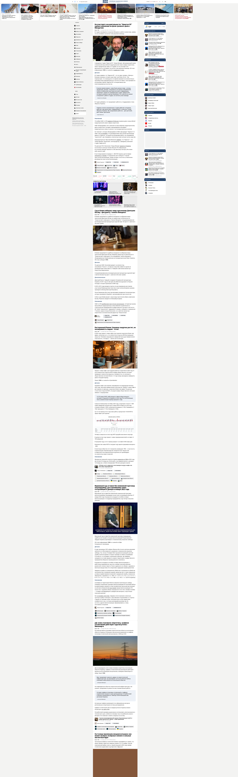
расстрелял (113, 588)
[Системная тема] (75, 1)
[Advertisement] (155, 140)
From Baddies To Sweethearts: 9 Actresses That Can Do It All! (99, 205)
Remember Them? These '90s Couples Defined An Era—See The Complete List (130, 205)
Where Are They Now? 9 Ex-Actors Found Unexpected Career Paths (130, 192)
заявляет (118, 139)
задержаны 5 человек (101, 155)
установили (104, 133)
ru (165, 1)
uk (159, 1)
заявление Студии (119, 70)
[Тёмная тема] (77, 1)
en (162, 1)
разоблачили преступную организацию (113, 304)
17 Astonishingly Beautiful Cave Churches (100, 192)
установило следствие (103, 596)
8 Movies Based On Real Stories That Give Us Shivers (115, 205)
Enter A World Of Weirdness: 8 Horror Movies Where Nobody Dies (115, 192)
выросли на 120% (123, 459)
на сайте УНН (105, 709)
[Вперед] (137, 177)
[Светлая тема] (72, 1)
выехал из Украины (125, 146)
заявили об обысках (113, 121)
